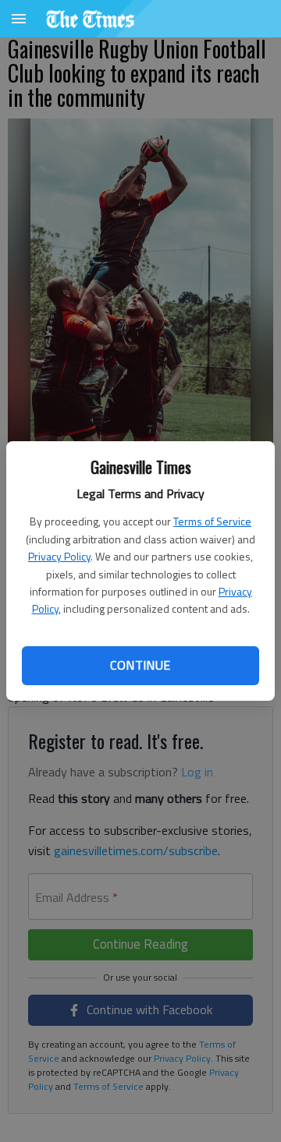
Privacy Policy (59, 556)
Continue (140, 665)
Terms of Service (212, 521)
